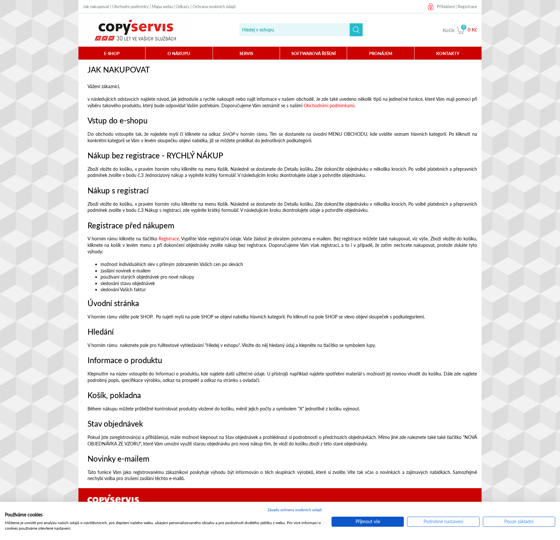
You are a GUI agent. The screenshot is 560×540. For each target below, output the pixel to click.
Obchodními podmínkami (329, 105)
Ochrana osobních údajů (214, 6)
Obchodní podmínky (130, 6)
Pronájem (380, 53)
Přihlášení (446, 6)
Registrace (467, 6)
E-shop (112, 53)
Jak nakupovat (96, 6)
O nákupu (179, 53)
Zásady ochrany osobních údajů (294, 509)
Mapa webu (162, 6)
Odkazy (183, 6)
